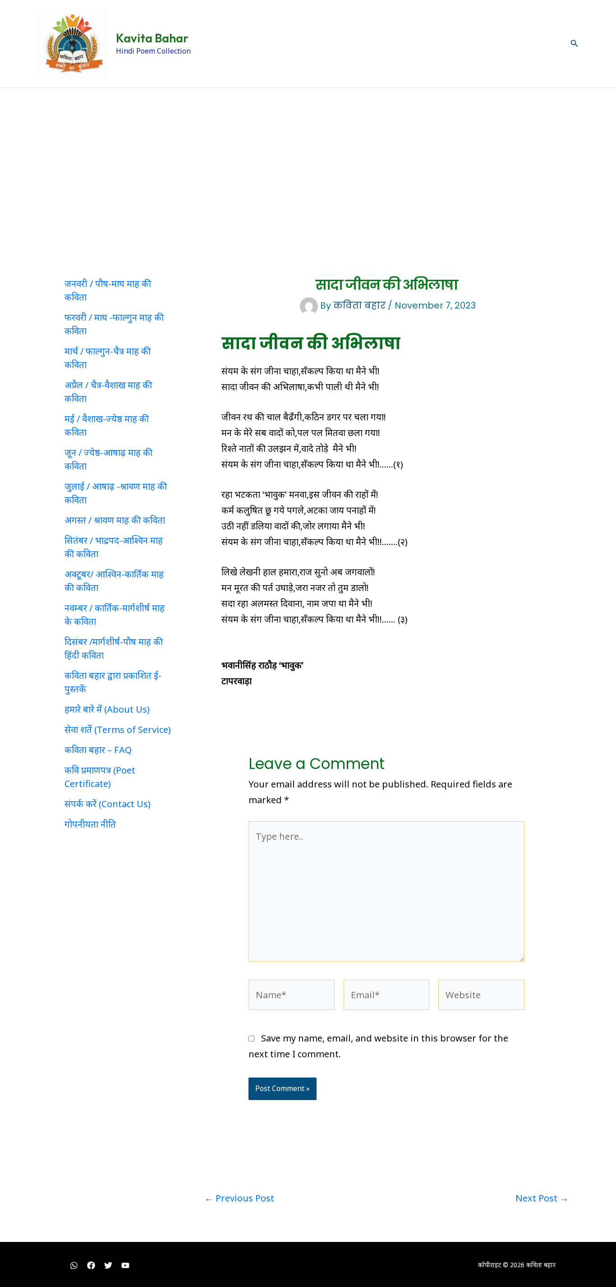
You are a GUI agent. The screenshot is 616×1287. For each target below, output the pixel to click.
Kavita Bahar (152, 38)
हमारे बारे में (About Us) (107, 709)
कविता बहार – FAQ (98, 750)
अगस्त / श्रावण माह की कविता (114, 520)
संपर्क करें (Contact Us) (107, 804)
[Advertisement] (308, 155)
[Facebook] (91, 1265)
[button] (574, 44)
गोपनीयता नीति (90, 824)
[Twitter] (108, 1265)
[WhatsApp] (74, 1265)
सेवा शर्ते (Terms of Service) (117, 729)
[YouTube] (125, 1265)
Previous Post (239, 1198)
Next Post (542, 1198)
